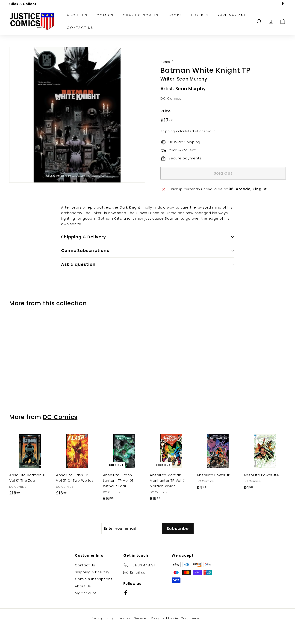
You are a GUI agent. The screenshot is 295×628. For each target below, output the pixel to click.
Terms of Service (132, 618)
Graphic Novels (140, 15)
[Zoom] (77, 114)
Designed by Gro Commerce (175, 618)
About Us (77, 15)
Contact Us (80, 27)
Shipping (167, 131)
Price (165, 111)
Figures (199, 15)
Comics (105, 15)
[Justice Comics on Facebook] (125, 592)
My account (85, 593)
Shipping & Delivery (92, 572)
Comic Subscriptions (93, 579)
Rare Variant (232, 15)
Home (165, 62)
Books (175, 15)
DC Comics (170, 98)
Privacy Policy (102, 618)
